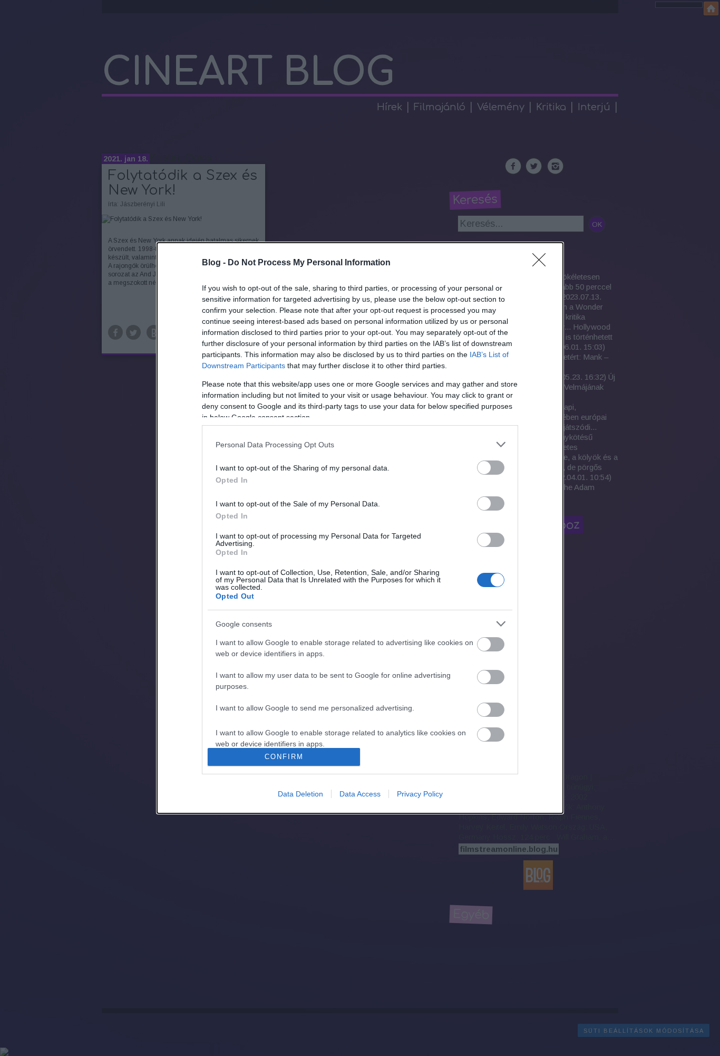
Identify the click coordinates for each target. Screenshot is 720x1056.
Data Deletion (300, 794)
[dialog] (360, 528)
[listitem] (360, 444)
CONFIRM (284, 757)
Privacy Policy (420, 794)
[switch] (490, 467)
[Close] (542, 263)
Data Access (360, 794)
